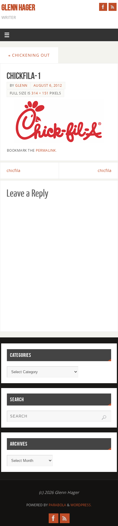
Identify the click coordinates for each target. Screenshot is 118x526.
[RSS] (113, 7)
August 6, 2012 (48, 85)
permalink (46, 150)
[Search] (104, 417)
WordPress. (81, 505)
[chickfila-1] (59, 121)
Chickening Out (29, 55)
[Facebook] (103, 7)
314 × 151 (40, 93)
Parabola (57, 505)
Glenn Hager (18, 7)
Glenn (21, 85)
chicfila (13, 170)
